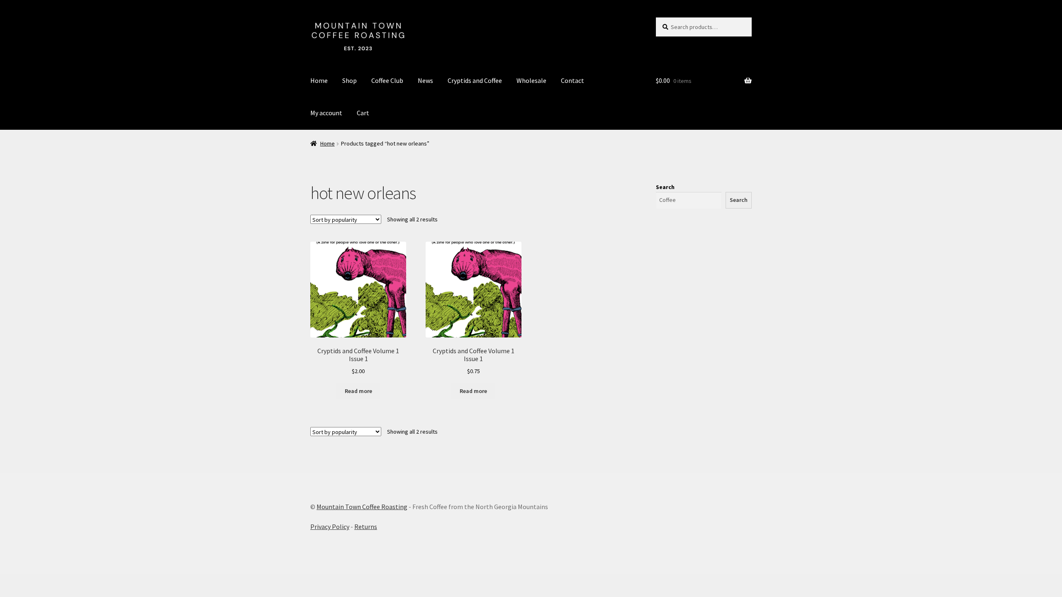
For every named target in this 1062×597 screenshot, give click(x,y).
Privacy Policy (329, 526)
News (425, 80)
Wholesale (531, 80)
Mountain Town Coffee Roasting (362, 506)
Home (319, 80)
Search (665, 187)
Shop (349, 80)
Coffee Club (387, 80)
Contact (572, 80)
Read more (358, 391)
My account (326, 113)
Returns (365, 526)
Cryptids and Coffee (475, 80)
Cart (363, 113)
